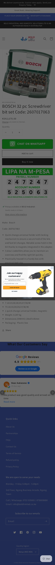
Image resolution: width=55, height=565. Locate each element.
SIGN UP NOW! (14, 288)
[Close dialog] (52, 268)
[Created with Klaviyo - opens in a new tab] (27, 298)
